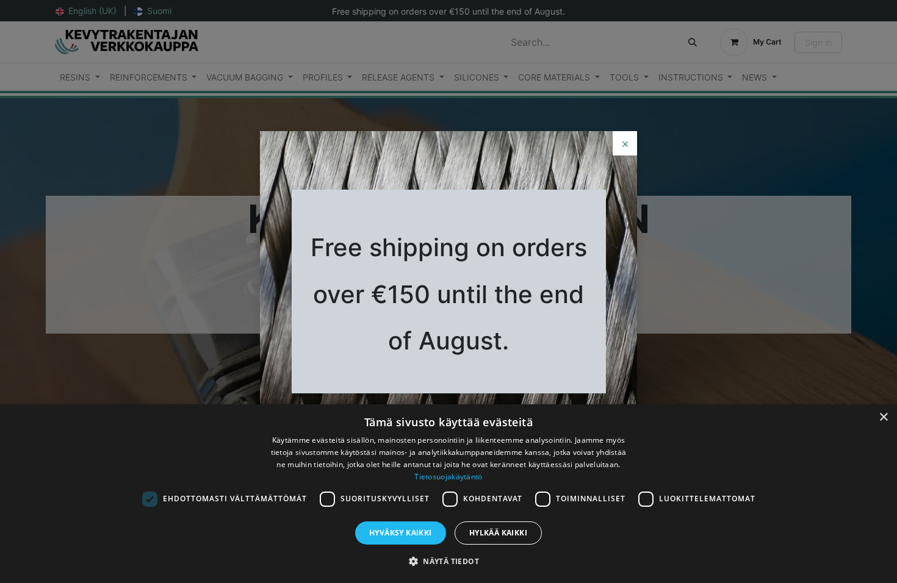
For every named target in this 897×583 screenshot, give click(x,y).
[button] (448, 561)
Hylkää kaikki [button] (498, 533)
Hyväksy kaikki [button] (400, 533)
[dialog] (448, 493)
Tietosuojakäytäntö (448, 476)
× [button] (883, 417)
